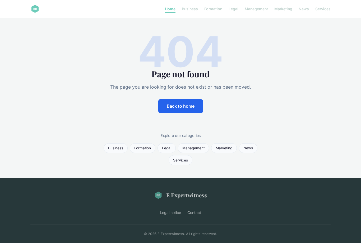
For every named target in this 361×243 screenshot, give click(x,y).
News (304, 9)
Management (256, 9)
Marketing (283, 9)
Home (170, 9)
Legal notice (170, 212)
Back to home (181, 106)
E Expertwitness (186, 195)
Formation (213, 9)
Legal (233, 9)
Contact (194, 212)
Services (323, 9)
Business (190, 9)
